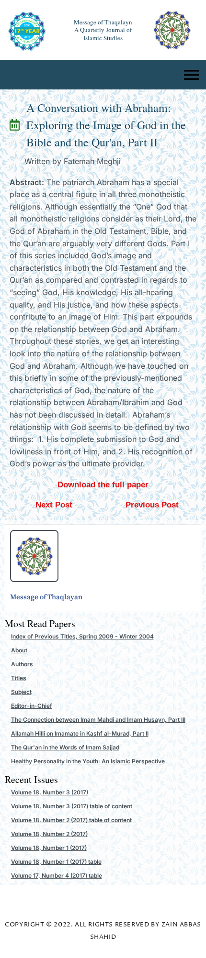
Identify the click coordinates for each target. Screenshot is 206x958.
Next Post (53, 504)
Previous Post (152, 504)
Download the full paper (103, 484)
